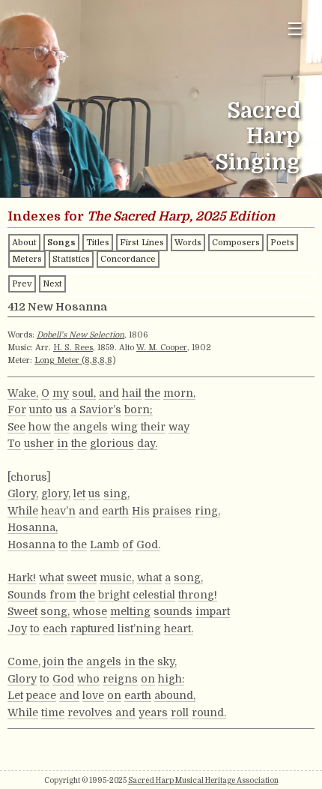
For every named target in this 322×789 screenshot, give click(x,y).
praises (172, 511)
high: (171, 679)
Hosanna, (32, 527)
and (109, 393)
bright (114, 595)
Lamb (104, 544)
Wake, (22, 393)
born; (138, 410)
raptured (92, 628)
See (16, 427)
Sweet (22, 611)
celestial (154, 595)
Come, (23, 662)
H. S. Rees (73, 347)
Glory (22, 679)
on (148, 679)
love (93, 695)
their (153, 427)
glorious (112, 443)
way (178, 427)
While (22, 511)
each (55, 628)
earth (115, 511)
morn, (179, 393)
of (127, 544)
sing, (116, 494)
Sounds (26, 595)
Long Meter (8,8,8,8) (74, 360)
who (88, 679)
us (61, 410)
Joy (17, 628)
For (16, 410)
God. (148, 544)
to (63, 544)
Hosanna (31, 544)
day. (147, 443)
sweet (82, 578)
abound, (174, 695)
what (51, 578)
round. (209, 712)
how (39, 427)
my (60, 393)
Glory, (22, 494)
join (53, 662)
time (52, 712)
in (62, 443)
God (63, 679)
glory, (55, 494)
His (141, 511)
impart (212, 611)
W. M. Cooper (161, 347)
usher (39, 443)
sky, (167, 662)
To (14, 443)
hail (132, 393)
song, (188, 578)
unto (40, 410)
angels (90, 427)
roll (180, 712)
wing (124, 427)
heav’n (58, 511)
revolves (89, 712)
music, (117, 578)
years (153, 712)
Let (15, 695)
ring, (207, 511)
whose (90, 611)
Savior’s (100, 410)
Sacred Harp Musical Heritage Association (203, 780)
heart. (178, 628)
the (152, 393)
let (79, 494)
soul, (84, 393)
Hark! (21, 578)
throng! (197, 595)
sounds (173, 611)
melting (130, 611)
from (62, 595)
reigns (120, 679)
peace (41, 695)
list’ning (139, 628)
